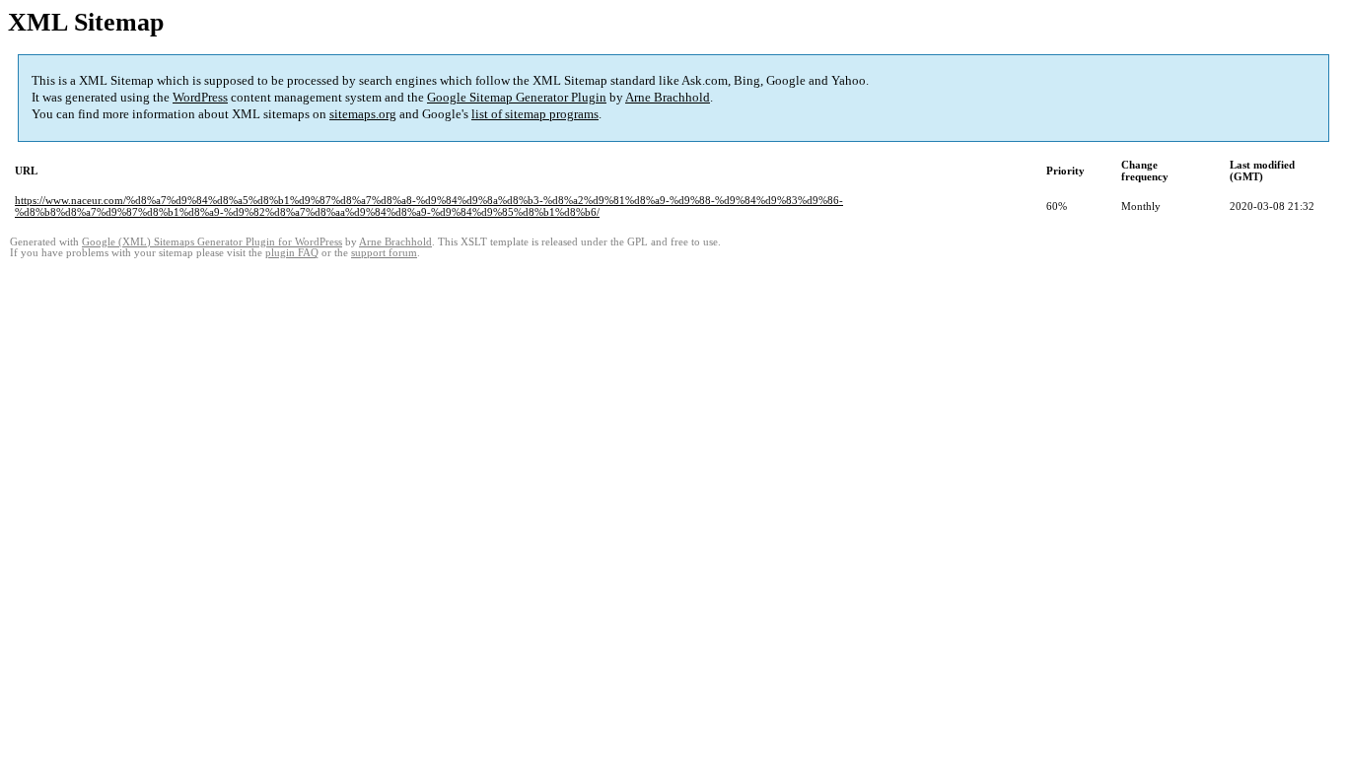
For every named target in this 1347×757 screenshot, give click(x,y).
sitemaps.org (362, 113)
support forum (384, 252)
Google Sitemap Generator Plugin (516, 97)
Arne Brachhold (667, 97)
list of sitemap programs (535, 113)
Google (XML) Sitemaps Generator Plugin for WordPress (212, 242)
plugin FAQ (292, 252)
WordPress (200, 97)
